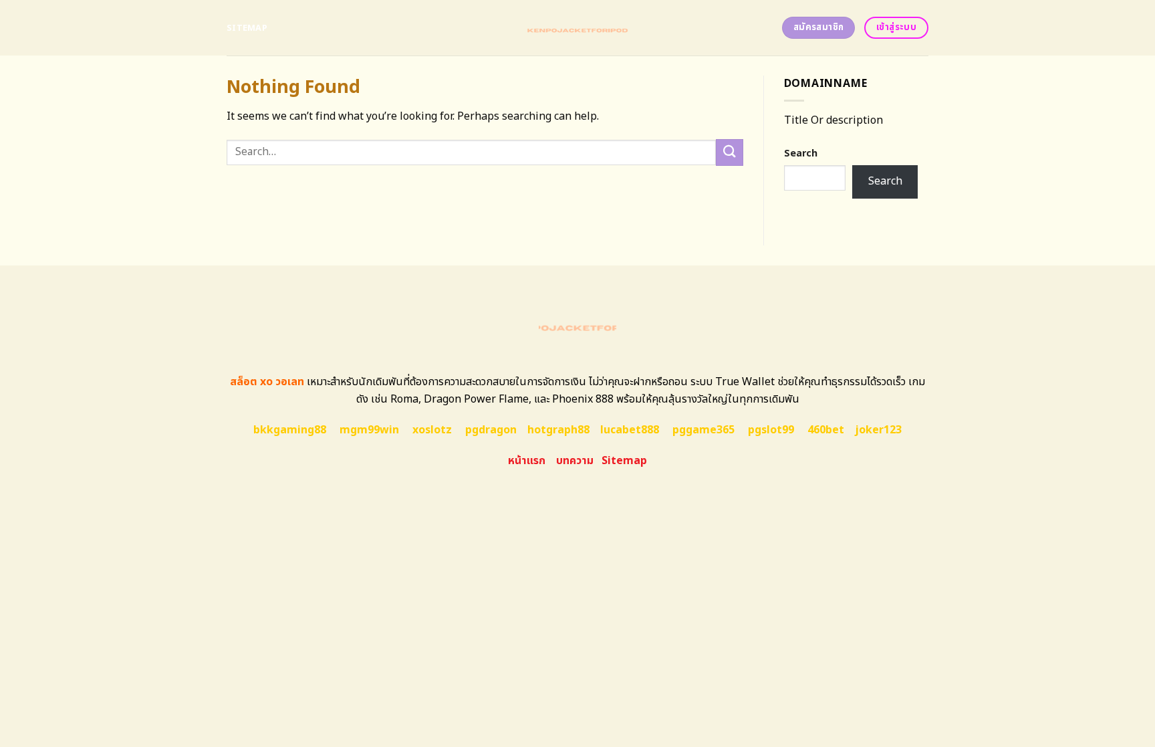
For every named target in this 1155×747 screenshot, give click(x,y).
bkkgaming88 (289, 430)
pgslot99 (771, 430)
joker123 (878, 430)
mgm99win (369, 430)
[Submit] (729, 152)
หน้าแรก (526, 461)
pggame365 (703, 430)
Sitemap (247, 28)
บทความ (575, 461)
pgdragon (491, 430)
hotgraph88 (558, 430)
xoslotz (432, 430)
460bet (825, 430)
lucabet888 (629, 430)
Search (800, 153)
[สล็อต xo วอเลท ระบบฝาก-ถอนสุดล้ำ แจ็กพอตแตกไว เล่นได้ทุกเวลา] (577, 28)
